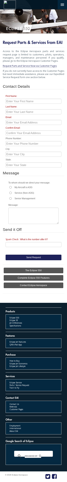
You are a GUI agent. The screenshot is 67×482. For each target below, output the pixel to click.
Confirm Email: (13, 128)
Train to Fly (14, 387)
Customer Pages (16, 409)
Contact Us (14, 404)
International (15, 428)
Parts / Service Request (19, 385)
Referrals (13, 406)
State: (8, 159)
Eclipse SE (13, 320)
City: (8, 149)
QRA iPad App (15, 344)
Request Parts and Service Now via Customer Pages (30, 65)
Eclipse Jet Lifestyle (17, 366)
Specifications (15, 325)
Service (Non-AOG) (24, 193)
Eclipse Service (15, 382)
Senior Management (25, 198)
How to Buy (14, 361)
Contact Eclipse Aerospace (33, 285)
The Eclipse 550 (33, 270)
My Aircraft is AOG (23, 187)
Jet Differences (15, 323)
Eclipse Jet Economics (18, 363)
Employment (14, 425)
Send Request (33, 257)
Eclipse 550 (14, 317)
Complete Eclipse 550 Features (34, 278)
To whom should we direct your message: (29, 182)
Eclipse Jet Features (17, 342)
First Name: (11, 96)
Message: (13, 205)
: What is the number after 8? (27, 239)
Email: (9, 117)
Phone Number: (14, 138)
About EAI (13, 431)
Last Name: (11, 106)
